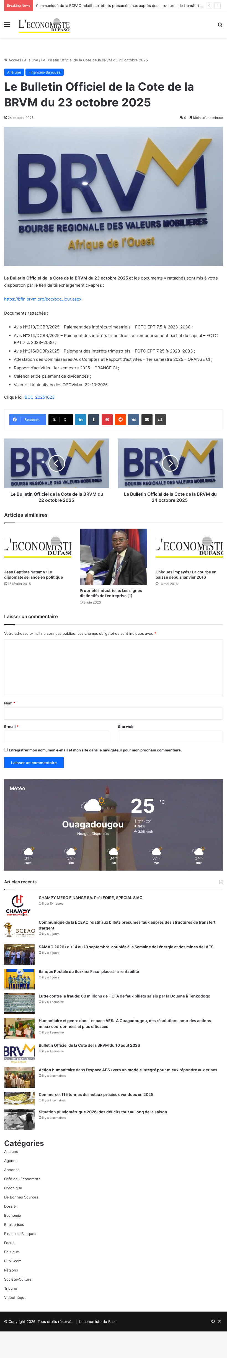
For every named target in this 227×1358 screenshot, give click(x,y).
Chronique (13, 1188)
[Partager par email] (147, 419)
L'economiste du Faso (98, 1321)
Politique (11, 1252)
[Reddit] (120, 419)
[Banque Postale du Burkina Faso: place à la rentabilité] (19, 979)
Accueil (14, 60)
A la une (31, 60)
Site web (125, 726)
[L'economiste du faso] (44, 24)
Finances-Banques (45, 72)
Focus (9, 1243)
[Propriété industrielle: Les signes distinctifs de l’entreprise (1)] (113, 557)
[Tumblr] (93, 419)
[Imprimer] (160, 419)
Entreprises (14, 1224)
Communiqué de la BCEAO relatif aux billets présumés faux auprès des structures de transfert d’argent (125, 5)
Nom (9, 703)
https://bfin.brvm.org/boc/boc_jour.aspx (42, 299)
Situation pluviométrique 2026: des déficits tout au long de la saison (103, 1111)
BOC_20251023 (40, 397)
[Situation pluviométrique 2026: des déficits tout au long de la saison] (19, 1119)
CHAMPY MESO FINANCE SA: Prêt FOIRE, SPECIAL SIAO (91, 897)
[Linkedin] (80, 419)
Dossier (10, 1206)
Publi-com (12, 1261)
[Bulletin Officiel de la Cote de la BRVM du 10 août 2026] (19, 1053)
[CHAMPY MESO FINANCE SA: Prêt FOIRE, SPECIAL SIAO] (19, 905)
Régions (11, 1270)
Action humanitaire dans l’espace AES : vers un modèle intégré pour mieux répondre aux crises (128, 1069)
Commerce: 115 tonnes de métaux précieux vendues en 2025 (96, 1094)
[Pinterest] (107, 419)
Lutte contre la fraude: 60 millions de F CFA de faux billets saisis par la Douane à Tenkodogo (124, 996)
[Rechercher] (220, 26)
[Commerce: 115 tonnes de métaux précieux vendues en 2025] (19, 1098)
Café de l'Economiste (22, 1179)
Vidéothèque (15, 1297)
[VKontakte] (133, 419)
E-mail (11, 726)
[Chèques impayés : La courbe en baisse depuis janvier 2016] (189, 547)
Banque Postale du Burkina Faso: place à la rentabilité (89, 971)
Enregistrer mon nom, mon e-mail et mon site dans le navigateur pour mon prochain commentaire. (95, 750)
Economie (12, 1215)
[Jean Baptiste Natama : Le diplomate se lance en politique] (37, 547)
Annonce (12, 1170)
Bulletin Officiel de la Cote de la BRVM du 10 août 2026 (90, 1045)
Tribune (10, 1288)
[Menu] (7, 26)
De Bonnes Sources (21, 1197)
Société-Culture (18, 1279)
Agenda (10, 1160)
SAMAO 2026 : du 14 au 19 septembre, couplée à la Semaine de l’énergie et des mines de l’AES (126, 946)
